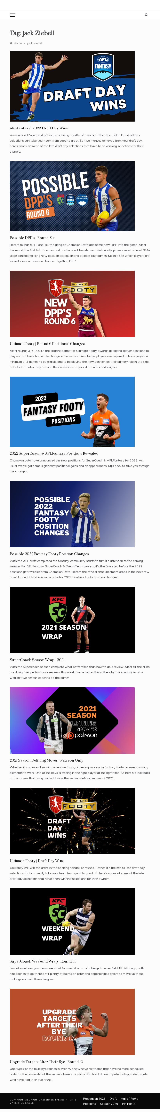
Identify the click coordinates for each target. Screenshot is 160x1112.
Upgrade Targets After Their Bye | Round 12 (46, 1062)
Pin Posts (128, 1104)
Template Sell (24, 1102)
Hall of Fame (129, 1098)
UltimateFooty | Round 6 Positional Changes (47, 344)
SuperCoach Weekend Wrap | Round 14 (43, 961)
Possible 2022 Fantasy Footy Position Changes (49, 554)
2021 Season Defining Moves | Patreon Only (46, 760)
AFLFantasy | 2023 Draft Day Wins (39, 128)
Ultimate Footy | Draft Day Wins (37, 861)
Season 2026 (109, 1104)
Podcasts (89, 1104)
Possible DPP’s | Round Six (32, 238)
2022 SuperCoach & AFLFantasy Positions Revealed (54, 453)
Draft (113, 1098)
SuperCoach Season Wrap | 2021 (37, 660)
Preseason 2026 (94, 1098)
